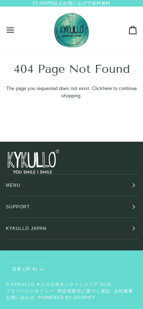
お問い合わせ (20, 297)
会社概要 (123, 291)
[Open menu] (17, 30)
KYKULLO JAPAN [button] (26, 228)
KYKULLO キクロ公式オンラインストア (54, 284)
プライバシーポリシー (30, 291)
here (107, 88)
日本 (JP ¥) (24, 269)
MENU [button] (13, 185)
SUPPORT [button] (18, 206)
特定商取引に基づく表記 (84, 291)
